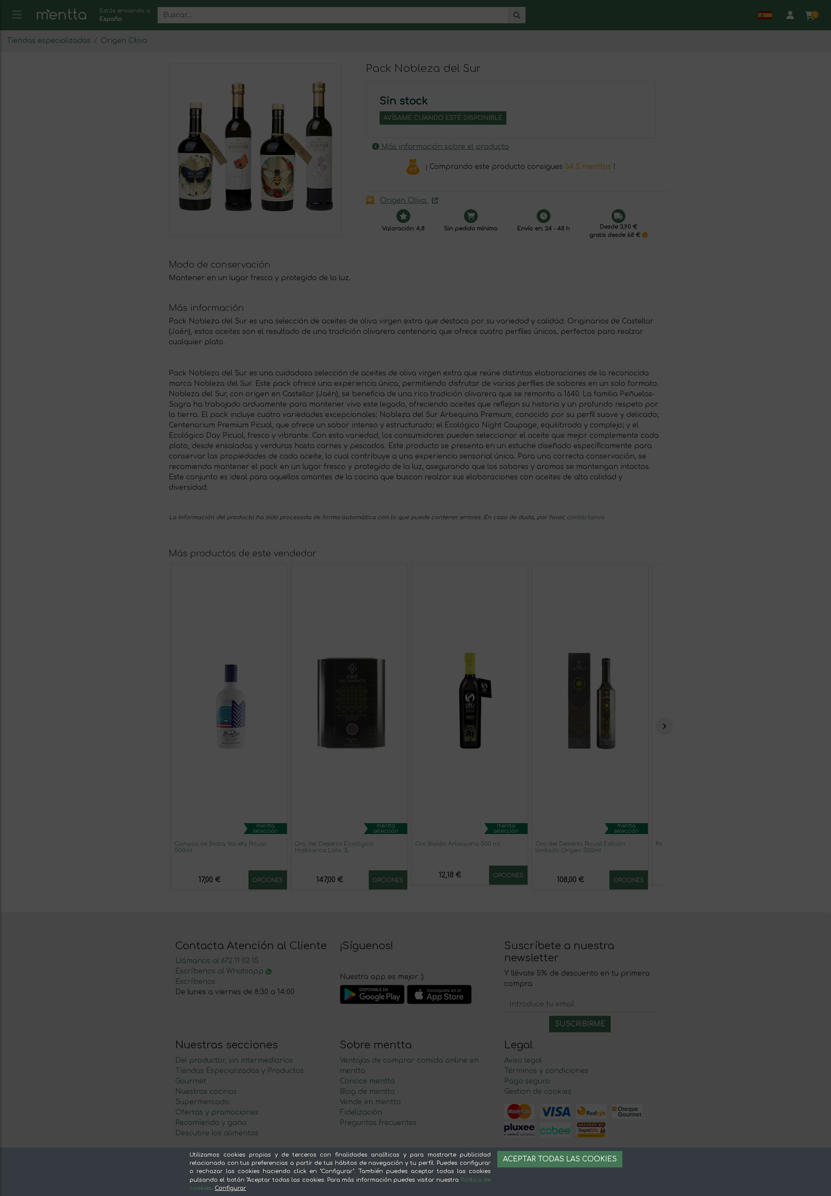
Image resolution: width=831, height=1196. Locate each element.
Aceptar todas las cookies (560, 1159)
